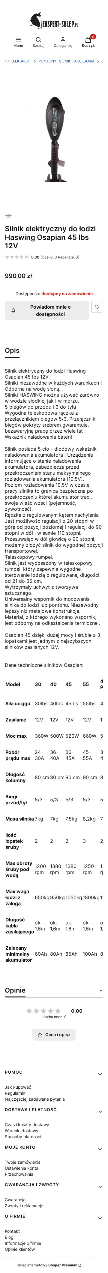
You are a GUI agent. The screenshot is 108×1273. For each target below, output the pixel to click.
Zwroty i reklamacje (24, 1205)
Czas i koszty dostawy (27, 1124)
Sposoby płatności (23, 1136)
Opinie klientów (20, 1249)
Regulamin (15, 1093)
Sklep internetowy (47, 1265)
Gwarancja (15, 1199)
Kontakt (12, 1231)
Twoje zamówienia (22, 1162)
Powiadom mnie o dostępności (50, 310)
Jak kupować (18, 1087)
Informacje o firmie (23, 1243)
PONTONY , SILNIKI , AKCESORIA (66, 61)
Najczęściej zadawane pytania (35, 1099)
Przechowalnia (19, 1174)
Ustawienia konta (21, 1168)
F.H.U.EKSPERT (18, 61)
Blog (9, 1237)
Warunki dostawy (21, 1130)
